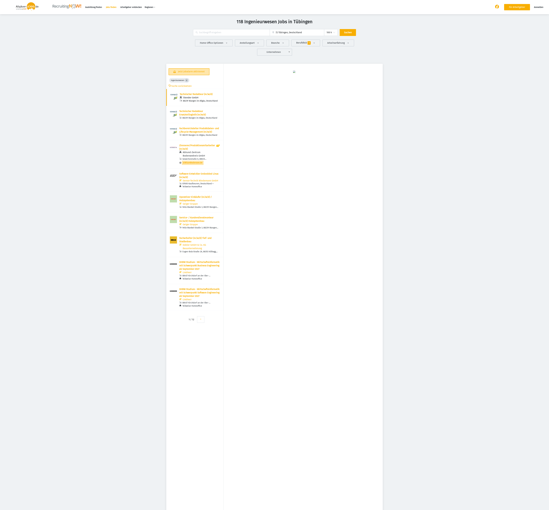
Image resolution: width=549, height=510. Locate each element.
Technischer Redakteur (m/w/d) (196, 94)
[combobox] (231, 32)
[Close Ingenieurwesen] (186, 80)
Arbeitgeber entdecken (131, 7)
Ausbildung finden (93, 7)
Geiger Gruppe (190, 203)
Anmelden (538, 7)
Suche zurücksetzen (181, 86)
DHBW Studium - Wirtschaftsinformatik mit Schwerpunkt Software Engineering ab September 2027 (199, 292)
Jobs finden (111, 7)
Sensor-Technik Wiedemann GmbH (200, 180)
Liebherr (187, 272)
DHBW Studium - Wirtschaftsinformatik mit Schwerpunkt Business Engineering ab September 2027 (199, 265)
